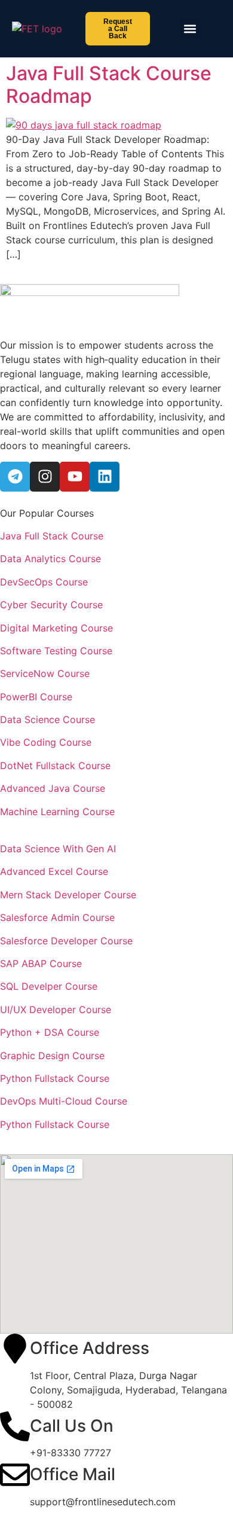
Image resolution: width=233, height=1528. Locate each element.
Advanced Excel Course (54, 871)
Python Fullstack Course (54, 1078)
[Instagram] (45, 477)
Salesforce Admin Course (57, 917)
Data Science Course (47, 719)
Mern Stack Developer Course (68, 895)
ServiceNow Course (45, 673)
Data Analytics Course (50, 559)
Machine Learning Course (57, 812)
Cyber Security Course (51, 605)
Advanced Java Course (52, 788)
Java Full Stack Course (51, 536)
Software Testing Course (56, 651)
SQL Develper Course (48, 986)
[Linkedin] (104, 477)
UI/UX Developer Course (55, 1009)
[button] (190, 29)
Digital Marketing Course (56, 628)
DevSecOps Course (44, 582)
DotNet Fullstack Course (55, 765)
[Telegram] (15, 477)
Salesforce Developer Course (66, 941)
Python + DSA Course (49, 1032)
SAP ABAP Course (41, 963)
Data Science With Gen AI (58, 849)
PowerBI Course (36, 697)
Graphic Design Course (52, 1056)
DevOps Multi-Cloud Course (63, 1101)
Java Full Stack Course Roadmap (108, 85)
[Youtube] (75, 477)
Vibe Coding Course (45, 742)
